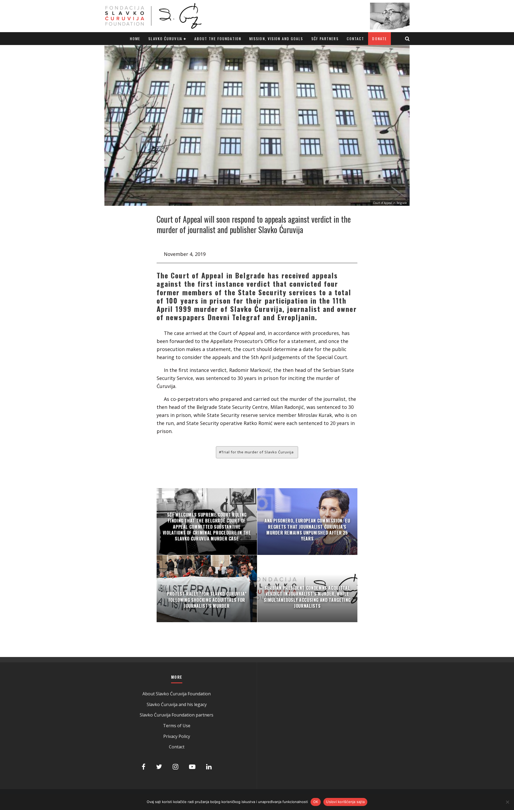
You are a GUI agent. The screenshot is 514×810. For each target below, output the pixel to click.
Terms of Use (176, 726)
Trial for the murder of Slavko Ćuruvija (257, 452)
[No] (507, 802)
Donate (379, 38)
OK (315, 802)
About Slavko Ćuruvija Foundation (176, 694)
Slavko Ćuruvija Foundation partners (176, 715)
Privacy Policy (176, 736)
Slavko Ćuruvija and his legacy (177, 704)
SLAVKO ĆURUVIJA (165, 38)
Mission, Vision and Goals (276, 38)
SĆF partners (325, 38)
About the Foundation (217, 38)
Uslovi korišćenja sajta (345, 802)
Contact (355, 38)
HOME (135, 38)
